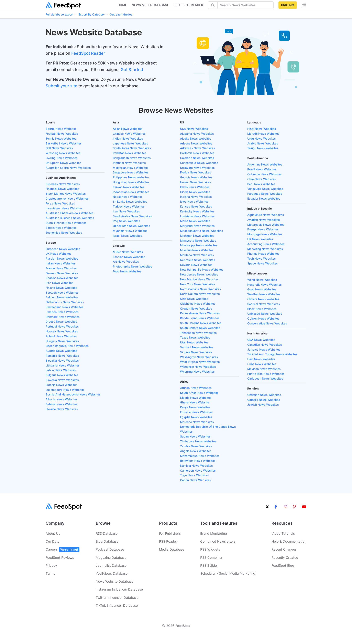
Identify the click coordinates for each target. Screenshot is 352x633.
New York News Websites (197, 284)
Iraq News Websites (126, 221)
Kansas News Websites (196, 206)
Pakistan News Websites (129, 153)
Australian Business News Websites (70, 218)
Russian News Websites (62, 258)
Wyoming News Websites (197, 371)
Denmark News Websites (63, 317)
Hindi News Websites (261, 128)
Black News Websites (262, 309)
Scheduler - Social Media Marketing (227, 573)
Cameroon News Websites (198, 470)
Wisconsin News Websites (198, 366)
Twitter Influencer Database (117, 597)
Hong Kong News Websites (131, 182)
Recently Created (285, 557)
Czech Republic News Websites (67, 346)
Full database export (59, 14)
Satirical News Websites (263, 304)
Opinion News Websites (263, 318)
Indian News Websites (128, 138)
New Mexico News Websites (199, 279)
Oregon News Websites (196, 308)
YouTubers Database (112, 573)
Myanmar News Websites (130, 230)
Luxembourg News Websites (65, 389)
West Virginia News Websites (200, 361)
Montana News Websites (197, 255)
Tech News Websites (261, 258)
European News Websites (63, 249)
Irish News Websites (59, 282)
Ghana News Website (194, 402)
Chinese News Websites (129, 133)
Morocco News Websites (197, 422)
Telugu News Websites (262, 148)
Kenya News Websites (195, 407)
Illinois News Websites (195, 192)
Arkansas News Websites (197, 148)
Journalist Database (111, 565)
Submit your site (61, 85)
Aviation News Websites (263, 219)
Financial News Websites (62, 188)
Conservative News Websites (267, 323)
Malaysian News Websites (130, 167)
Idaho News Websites (195, 187)
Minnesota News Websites (198, 240)
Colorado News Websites (197, 158)
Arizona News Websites (196, 143)
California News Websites (197, 153)
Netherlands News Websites (65, 302)
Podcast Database (110, 549)
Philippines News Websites (131, 177)
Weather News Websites (263, 294)
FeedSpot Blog (283, 565)
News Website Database (114, 581)
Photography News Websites (132, 266)
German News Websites (62, 273)
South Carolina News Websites (200, 323)
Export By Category (91, 14)
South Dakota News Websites (200, 328)
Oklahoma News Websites (198, 303)
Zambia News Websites (196, 446)
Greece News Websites (61, 321)
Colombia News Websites (264, 174)
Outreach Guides (121, 14)
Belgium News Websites (62, 297)
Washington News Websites (199, 357)
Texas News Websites (195, 337)
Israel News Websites (127, 235)
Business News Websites (63, 184)
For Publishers (170, 533)
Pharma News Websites (263, 253)
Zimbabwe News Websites (198, 441)
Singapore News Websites (130, 172)
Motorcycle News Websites (265, 224)
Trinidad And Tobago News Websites (272, 354)
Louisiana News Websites (197, 216)
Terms (50, 573)
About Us (53, 533)
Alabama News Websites (197, 133)
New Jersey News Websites (199, 274)
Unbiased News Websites (264, 313)
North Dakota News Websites (200, 293)
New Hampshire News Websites (201, 269)
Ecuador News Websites (263, 198)
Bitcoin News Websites (61, 227)
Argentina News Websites (264, 164)
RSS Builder (209, 565)
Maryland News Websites (197, 226)
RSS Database (107, 533)
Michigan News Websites (197, 235)
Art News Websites (126, 261)
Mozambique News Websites (200, 456)
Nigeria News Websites (195, 397)
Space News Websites (262, 263)
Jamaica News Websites (263, 349)
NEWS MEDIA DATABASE (150, 5)
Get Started (132, 69)
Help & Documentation (289, 541)
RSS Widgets (210, 549)
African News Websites (196, 388)
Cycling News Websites (62, 158)
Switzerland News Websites (65, 307)
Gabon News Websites (195, 480)
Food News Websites (127, 271)
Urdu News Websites (261, 138)
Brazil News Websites (262, 169)
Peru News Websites (261, 184)
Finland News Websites (61, 287)
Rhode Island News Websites (200, 318)
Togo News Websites (194, 475)
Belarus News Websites (62, 404)
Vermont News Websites (196, 347)
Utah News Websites (194, 342)
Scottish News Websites (62, 292)
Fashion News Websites (129, 257)
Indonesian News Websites (131, 192)
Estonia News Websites (61, 384)
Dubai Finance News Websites (66, 222)
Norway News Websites (62, 331)
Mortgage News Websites (265, 234)
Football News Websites (62, 133)
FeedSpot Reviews (60, 557)
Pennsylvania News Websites (200, 313)
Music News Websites (128, 252)
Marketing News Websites (265, 249)
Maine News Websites (195, 221)
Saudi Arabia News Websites (132, 216)
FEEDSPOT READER (188, 5)
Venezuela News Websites (265, 188)
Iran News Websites (126, 211)
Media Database (171, 549)
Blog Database (107, 541)
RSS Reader (168, 541)
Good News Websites (261, 289)
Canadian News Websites (264, 344)
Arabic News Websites (262, 143)
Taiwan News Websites (128, 187)
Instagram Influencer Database (119, 589)
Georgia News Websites (196, 177)
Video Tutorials (283, 533)
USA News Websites (194, 128)
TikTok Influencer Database (117, 605)
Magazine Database (111, 557)
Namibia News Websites (196, 465)
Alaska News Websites (195, 138)
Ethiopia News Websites (196, 412)
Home (122, 5)
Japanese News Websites (130, 143)
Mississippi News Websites (198, 245)
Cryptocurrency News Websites (67, 198)
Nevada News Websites (196, 265)
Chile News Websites (261, 179)
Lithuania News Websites (63, 365)
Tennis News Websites (61, 138)
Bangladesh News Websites (132, 158)
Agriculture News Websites (265, 215)
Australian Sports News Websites (68, 167)
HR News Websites (260, 239)
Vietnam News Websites (129, 162)
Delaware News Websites (197, 167)
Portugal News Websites (62, 326)
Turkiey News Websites (129, 206)
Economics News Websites (64, 232)
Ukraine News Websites (62, 409)
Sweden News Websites (62, 312)
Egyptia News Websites (196, 417)
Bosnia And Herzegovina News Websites (73, 394)
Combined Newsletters (217, 541)
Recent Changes (284, 549)
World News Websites (262, 279)
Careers (62, 549)
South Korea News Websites (132, 148)
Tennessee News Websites (198, 332)
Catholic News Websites (263, 399)
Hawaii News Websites (195, 182)
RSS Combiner (211, 557)
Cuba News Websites (261, 364)
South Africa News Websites (199, 392)
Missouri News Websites (196, 250)
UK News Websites (59, 253)
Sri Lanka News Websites (130, 201)
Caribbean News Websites (265, 378)
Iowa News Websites (194, 201)
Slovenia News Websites (62, 380)
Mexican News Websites (264, 369)
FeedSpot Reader (88, 53)
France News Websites (61, 268)
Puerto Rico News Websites (266, 373)
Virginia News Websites (196, 352)
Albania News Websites (62, 399)
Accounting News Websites (266, 244)
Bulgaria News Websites (62, 375)
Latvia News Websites (61, 370)
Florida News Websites (195, 172)
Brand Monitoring (213, 533)
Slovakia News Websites (62, 360)
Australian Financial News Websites (70, 213)
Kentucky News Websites (197, 211)
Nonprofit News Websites (264, 284)
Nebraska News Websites (197, 260)
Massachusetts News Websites (201, 230)
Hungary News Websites (62, 341)
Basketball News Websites (64, 143)
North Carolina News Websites (200, 289)
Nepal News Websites (128, 196)
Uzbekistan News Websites (131, 226)
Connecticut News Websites (199, 162)
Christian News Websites (264, 394)
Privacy (51, 565)
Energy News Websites (263, 229)
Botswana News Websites (198, 460)
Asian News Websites (127, 128)
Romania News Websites (62, 355)
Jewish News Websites (263, 404)
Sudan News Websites (195, 436)
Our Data (52, 541)
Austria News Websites (61, 350)
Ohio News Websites (194, 298)
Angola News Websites (195, 451)
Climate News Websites (263, 299)
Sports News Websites (61, 128)
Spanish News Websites (62, 278)
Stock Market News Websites (66, 193)
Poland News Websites (61, 336)
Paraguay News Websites (264, 193)
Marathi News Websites (263, 133)
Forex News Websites (60, 203)
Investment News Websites (64, 208)
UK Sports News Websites (63, 162)
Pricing (287, 5)
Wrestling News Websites (63, 153)
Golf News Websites (59, 148)
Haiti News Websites (261, 359)
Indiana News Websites (196, 196)
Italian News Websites (61, 263)
